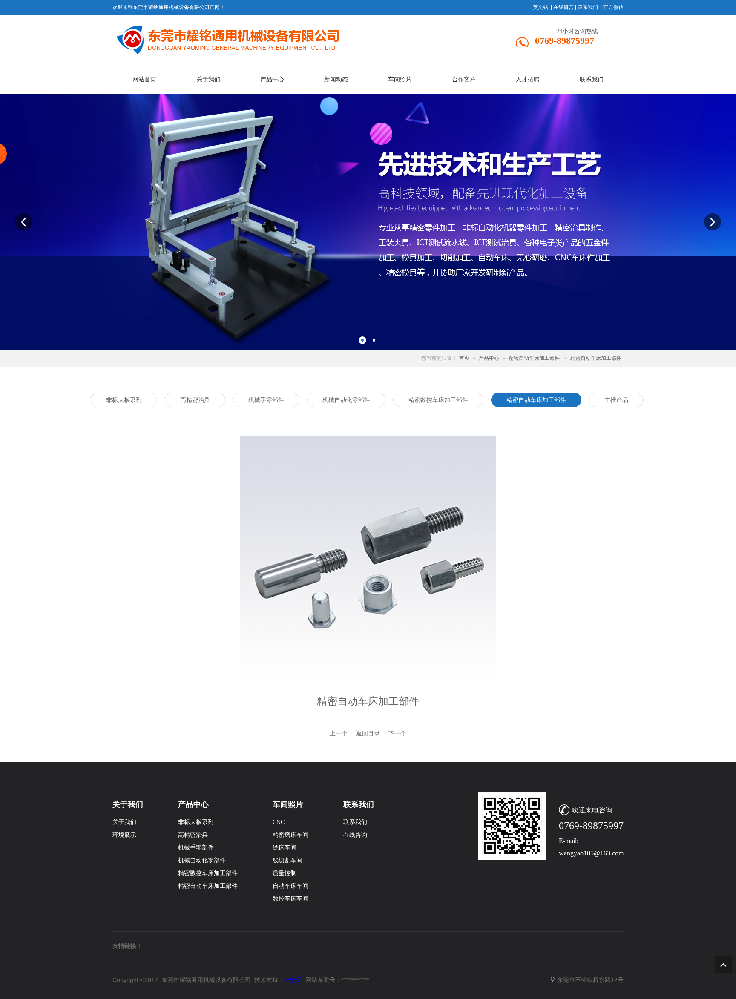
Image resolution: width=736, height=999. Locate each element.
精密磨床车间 (290, 835)
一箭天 (293, 979)
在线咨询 (355, 835)
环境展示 (124, 835)
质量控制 (284, 873)
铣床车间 (284, 847)
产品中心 (489, 358)
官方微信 (613, 7)
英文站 (540, 7)
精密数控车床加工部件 (208, 873)
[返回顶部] (723, 964)
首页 (464, 358)
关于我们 (124, 822)
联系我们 (588, 7)
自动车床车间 (290, 886)
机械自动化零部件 (202, 860)
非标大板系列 (196, 822)
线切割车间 (287, 860)
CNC (279, 822)
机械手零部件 (196, 847)
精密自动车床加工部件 (534, 358)
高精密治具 (193, 835)
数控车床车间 (290, 899)
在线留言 (563, 7)
